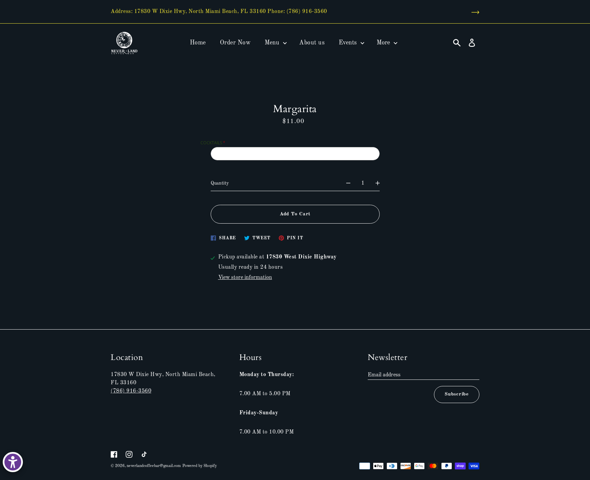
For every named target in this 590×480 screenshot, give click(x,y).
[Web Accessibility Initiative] (13, 462)
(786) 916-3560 (131, 391)
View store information (245, 277)
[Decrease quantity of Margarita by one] (348, 183)
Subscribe (457, 394)
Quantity (220, 183)
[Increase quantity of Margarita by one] (377, 183)
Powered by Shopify (199, 466)
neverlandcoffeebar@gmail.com (154, 466)
